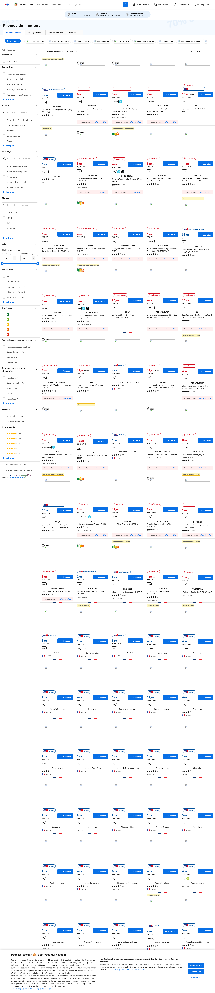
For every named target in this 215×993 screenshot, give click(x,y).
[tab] (14, 32)
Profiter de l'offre (100, 122)
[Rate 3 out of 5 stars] (11, 433)
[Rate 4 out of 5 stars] (13, 433)
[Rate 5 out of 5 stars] (15, 433)
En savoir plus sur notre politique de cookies (31, 989)
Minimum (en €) (8, 253)
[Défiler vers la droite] (207, 41)
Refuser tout (196, 971)
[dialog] (107, 971)
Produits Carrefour (53, 51)
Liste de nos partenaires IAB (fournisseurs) (126, 969)
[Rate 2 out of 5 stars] (9, 433)
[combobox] (97, 4)
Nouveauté (70, 51)
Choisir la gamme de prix (11, 250)
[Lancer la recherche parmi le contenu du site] (125, 4)
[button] (31, 4)
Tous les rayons (13, 41)
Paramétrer (196, 977)
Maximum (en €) (26, 253)
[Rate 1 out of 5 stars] (7, 433)
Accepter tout (196, 965)
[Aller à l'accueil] (7, 4)
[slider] (2, 263)
